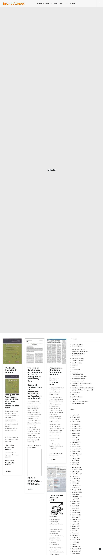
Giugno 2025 (76, 433)
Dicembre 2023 (76, 467)
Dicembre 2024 (76, 446)
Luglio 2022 (75, 499)
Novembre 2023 (77, 469)
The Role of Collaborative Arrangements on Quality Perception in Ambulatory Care (35, 374)
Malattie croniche (77, 385)
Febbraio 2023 (76, 485)
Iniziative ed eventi (77, 374)
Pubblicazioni (58, 3)
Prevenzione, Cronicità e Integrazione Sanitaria (56, 371)
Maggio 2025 (76, 435)
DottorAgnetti (35, 484)
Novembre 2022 (77, 492)
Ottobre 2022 (76, 494)
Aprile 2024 (75, 460)
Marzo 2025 (75, 440)
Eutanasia (75, 372)
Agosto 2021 (75, 521)
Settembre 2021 (77, 519)
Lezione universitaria (78, 381)
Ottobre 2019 (76, 553)
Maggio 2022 (76, 503)
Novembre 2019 (76, 551)
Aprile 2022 (75, 506)
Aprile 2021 (75, 530)
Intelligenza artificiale (78, 378)
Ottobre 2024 (76, 451)
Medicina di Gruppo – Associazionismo (83, 387)
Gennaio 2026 (76, 424)
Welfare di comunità (78, 403)
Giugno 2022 (76, 501)
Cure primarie (76, 369)
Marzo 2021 (75, 533)
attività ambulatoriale (78, 353)
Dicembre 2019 (76, 549)
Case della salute (77, 363)
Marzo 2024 (75, 462)
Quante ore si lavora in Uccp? (56, 497)
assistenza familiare (77, 344)
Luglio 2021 (75, 524)
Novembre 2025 (77, 428)
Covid (73, 367)
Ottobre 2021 (76, 517)
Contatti (73, 3)
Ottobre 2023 (76, 471)
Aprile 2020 (75, 542)
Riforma (74, 394)
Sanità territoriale (77, 397)
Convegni (75, 365)
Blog (66, 3)
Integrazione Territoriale (79, 376)
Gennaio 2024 (76, 465)
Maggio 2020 (76, 540)
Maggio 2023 (76, 481)
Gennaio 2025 (76, 444)
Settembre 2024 (77, 453)
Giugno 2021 (75, 526)
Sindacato (75, 399)
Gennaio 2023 (76, 487)
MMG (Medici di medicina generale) (82, 390)
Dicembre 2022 (76, 490)
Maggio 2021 (75, 528)
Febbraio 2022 (76, 510)
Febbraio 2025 (76, 442)
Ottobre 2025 (76, 431)
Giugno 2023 (76, 478)
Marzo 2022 (75, 508)
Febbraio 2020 (76, 546)
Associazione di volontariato (80, 351)
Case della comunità (78, 360)
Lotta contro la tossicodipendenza (82, 383)
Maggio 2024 (76, 458)
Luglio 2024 (75, 456)
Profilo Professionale (44, 3)
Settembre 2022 (77, 496)
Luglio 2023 (75, 476)
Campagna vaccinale (78, 358)
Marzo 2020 (75, 544)
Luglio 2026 (75, 415)
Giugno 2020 (76, 537)
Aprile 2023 (75, 483)
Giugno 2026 (76, 417)
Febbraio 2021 (76, 535)
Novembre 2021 (76, 515)
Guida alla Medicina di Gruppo (10, 370)
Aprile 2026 (75, 419)
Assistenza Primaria (77, 347)
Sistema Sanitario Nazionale (80, 401)
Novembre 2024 (77, 449)
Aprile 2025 (75, 437)
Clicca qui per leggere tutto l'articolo (56, 454)
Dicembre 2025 (76, 426)
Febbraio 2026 (76, 422)
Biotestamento (76, 356)
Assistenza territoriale (78, 349)
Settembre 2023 (77, 474)
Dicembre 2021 (76, 512)
